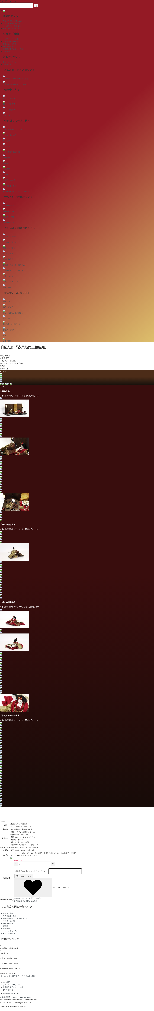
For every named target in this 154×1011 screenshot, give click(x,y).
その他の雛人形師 (28, 976)
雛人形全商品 (14, 976)
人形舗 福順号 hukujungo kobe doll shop (15, 997)
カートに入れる (25, 876)
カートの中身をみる (10, 41)
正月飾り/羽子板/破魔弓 (12, 26)
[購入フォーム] (53, 864)
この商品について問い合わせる (25, 901)
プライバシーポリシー (11, 985)
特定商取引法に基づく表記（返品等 (27, 898)
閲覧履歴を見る (9, 46)
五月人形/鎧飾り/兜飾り (12, 23)
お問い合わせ (8, 990)
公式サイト (7, 65)
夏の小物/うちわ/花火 (11, 28)
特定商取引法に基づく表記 (13, 49)
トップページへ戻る (10, 39)
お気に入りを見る (9, 44)
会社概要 (6, 982)
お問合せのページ (9, 62)
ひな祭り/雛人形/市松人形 (12, 21)
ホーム (3, 976)
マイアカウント (9, 52)
